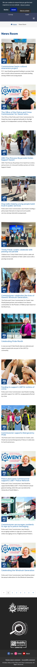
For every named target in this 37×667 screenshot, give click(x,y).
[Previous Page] (4, 593)
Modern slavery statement (13, 660)
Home (15, 24)
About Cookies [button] (25, 5)
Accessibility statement (28, 660)
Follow (19, 653)
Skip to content (24, 10)
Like (12, 653)
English (27, 14)
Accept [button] (13, 9)
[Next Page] (33, 593)
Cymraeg (10, 14)
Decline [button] (6, 9)
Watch (28, 653)
